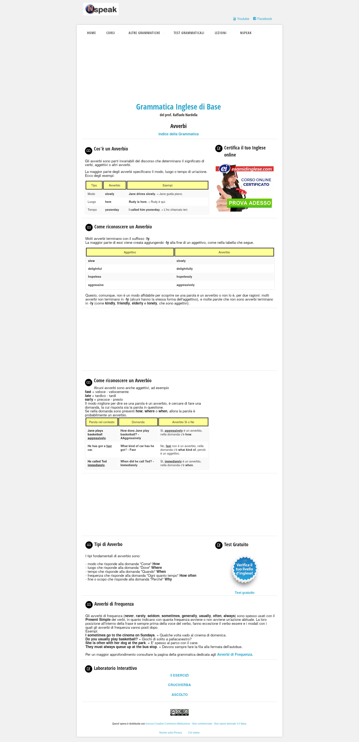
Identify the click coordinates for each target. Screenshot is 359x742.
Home (91, 33)
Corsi (110, 33)
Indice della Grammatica (179, 133)
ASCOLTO (180, 694)
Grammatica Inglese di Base (178, 106)
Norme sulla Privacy (170, 732)
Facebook (264, 18)
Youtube (243, 18)
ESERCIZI (179, 675)
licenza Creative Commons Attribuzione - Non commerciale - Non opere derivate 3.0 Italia (196, 723)
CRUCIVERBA (179, 684)
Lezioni (221, 33)
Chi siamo (194, 732)
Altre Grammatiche (144, 33)
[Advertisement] (179, 70)
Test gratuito (244, 592)
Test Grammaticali (189, 33)
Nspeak (246, 33)
